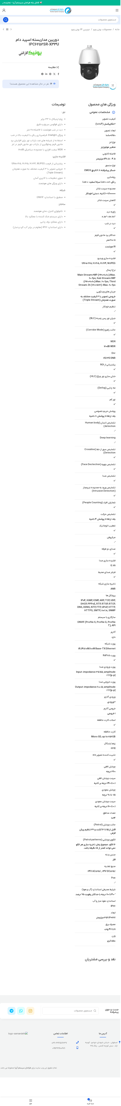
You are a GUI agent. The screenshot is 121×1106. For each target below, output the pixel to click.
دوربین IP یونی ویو (80, 29)
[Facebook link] (58, 74)
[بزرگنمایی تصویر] (112, 85)
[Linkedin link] (46, 74)
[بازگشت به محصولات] (7, 29)
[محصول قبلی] (11, 29)
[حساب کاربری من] (4, 10)
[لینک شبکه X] (54, 74)
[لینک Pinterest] (50, 74)
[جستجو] (5, 19)
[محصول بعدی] (3, 29)
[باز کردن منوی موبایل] (117, 10)
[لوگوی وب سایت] (60, 10)
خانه (117, 29)
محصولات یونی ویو (102, 29)
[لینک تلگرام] (42, 74)
